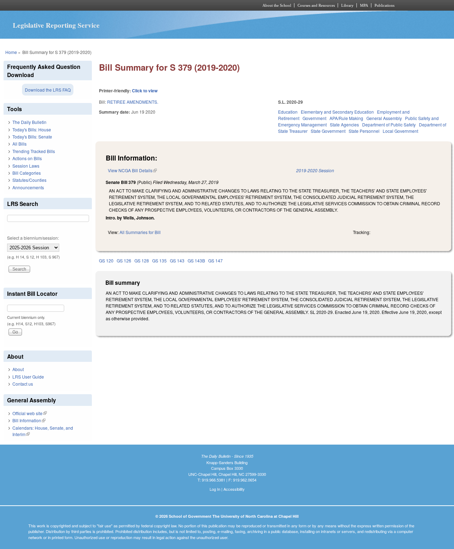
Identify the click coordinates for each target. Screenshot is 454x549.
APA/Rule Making (346, 118)
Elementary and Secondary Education (337, 112)
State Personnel (364, 131)
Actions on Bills (27, 158)
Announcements (28, 187)
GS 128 (141, 260)
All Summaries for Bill (140, 232)
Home (11, 52)
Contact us (22, 384)
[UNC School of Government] (133, 5)
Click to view (144, 90)
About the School (276, 5)
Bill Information (28, 420)
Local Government (400, 131)
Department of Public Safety (389, 124)
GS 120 (106, 260)
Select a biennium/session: (33, 238)
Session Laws (25, 166)
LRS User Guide (28, 377)
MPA (364, 5)
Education (288, 112)
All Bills (19, 144)
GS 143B (196, 260)
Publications (384, 5)
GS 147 (215, 260)
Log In (215, 489)
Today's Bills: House (31, 129)
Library (347, 5)
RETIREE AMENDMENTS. (132, 102)
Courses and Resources (316, 5)
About (18, 369)
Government (314, 118)
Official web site (29, 413)
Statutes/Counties (29, 180)
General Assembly (384, 118)
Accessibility (234, 489)
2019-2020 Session (315, 170)
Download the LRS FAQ (48, 90)
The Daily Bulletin (29, 122)
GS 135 (159, 260)
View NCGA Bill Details (132, 170)
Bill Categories (26, 173)
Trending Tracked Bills (33, 151)
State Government (328, 131)
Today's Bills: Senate (32, 137)
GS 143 (177, 260)
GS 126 (124, 260)
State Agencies (344, 124)
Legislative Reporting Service (56, 25)
